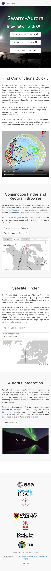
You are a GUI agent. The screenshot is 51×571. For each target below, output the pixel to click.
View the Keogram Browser (14, 237)
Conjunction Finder (9, 214)
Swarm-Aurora (12, 3)
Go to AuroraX (9, 427)
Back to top (25, 567)
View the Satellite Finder (13, 332)
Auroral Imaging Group (29, 561)
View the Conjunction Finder (14, 232)
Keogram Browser (21, 221)
